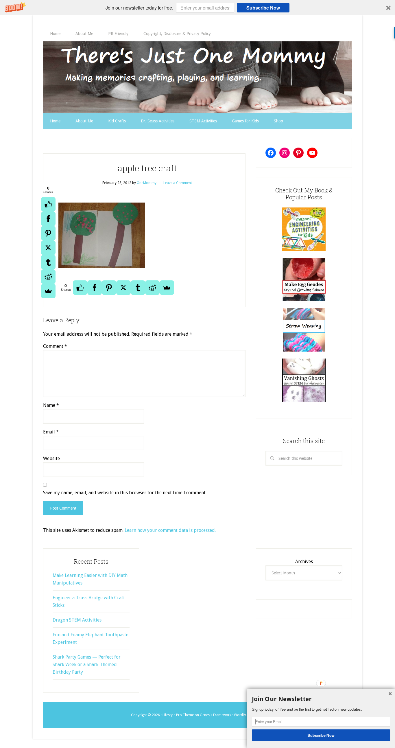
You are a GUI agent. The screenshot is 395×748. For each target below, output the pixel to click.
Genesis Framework (215, 715)
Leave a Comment (177, 183)
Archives (304, 561)
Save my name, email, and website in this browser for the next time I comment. (124, 492)
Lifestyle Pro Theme (178, 715)
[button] (197, 7)
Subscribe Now (263, 7)
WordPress (243, 715)
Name (51, 405)
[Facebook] (48, 219)
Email (51, 432)
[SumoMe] (48, 291)
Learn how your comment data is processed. (170, 530)
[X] (48, 247)
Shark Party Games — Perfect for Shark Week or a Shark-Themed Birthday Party (87, 664)
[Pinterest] (48, 233)
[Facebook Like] (48, 204)
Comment (55, 346)
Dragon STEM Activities (77, 620)
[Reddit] (48, 276)
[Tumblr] (48, 262)
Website (51, 458)
